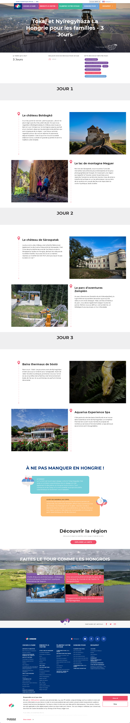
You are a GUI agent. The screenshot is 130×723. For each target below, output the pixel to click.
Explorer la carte (83, 542)
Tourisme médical (26, 652)
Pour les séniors (77, 654)
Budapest (107, 6)
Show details (27, 719)
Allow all (115, 698)
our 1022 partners (34, 700)
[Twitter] (97, 638)
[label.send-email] (114, 624)
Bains (40, 656)
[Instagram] (103, 638)
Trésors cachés (42, 659)
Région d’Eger (42, 684)
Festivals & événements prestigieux (27, 671)
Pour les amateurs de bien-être (80, 658)
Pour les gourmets (77, 663)
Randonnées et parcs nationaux (29, 682)
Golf (23, 688)
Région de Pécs (43, 678)
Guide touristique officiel (24, 1)
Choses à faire (29, 6)
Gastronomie (25, 675)
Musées (41, 661)
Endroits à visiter (47, 6)
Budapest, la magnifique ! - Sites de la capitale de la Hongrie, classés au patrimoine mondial (98, 667)
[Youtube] (85, 638)
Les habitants (60, 665)
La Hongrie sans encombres (63, 669)
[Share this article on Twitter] (109, 624)
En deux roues (25, 684)
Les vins (24, 677)
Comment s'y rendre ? (62, 658)
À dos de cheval (26, 686)
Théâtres (24, 662)
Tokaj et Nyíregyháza (44, 676)
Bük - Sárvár (42, 682)
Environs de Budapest (44, 671)
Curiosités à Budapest (44, 652)
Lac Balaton (42, 672)
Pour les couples (77, 661)
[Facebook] (91, 638)
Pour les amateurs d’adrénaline (80, 660)
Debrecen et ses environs (45, 674)
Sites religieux (25, 664)
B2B (37, 1)
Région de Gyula (43, 689)
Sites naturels (42, 658)
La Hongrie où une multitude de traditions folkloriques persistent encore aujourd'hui (30, 667)
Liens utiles (59, 667)
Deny (115, 704)
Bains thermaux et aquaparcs (29, 650)
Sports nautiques (26, 680)
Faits (58, 663)
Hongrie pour (90, 6)
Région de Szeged (43, 687)
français (108, 1)
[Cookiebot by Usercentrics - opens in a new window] (11, 719)
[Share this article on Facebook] (105, 624)
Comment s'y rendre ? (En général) (63, 656)
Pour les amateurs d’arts (79, 656)
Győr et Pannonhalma (44, 685)
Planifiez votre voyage (69, 6)
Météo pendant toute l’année (63, 662)
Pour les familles (77, 650)
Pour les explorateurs (78, 652)
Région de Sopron (43, 680)
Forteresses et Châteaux (28, 659)
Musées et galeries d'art (28, 661)
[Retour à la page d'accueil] (18, 6)
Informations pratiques (62, 660)
